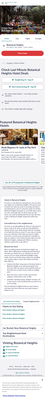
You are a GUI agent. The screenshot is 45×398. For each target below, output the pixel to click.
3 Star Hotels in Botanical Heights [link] (13, 318)
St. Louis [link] (9, 63)
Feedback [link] (33, 369)
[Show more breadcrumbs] (3, 63)
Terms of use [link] (18, 366)
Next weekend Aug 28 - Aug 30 (24, 87)
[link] (22, 347)
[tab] (6, 38)
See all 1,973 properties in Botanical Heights (22, 183)
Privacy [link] (11, 366)
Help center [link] (26, 366)
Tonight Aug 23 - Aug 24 (24, 80)
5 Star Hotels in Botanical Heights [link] (13, 310)
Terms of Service (20, 395)
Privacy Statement (9, 395)
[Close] (42, 379)
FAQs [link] (32, 366)
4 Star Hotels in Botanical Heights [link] (13, 314)
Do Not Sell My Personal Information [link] (18, 369)
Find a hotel (22, 53)
